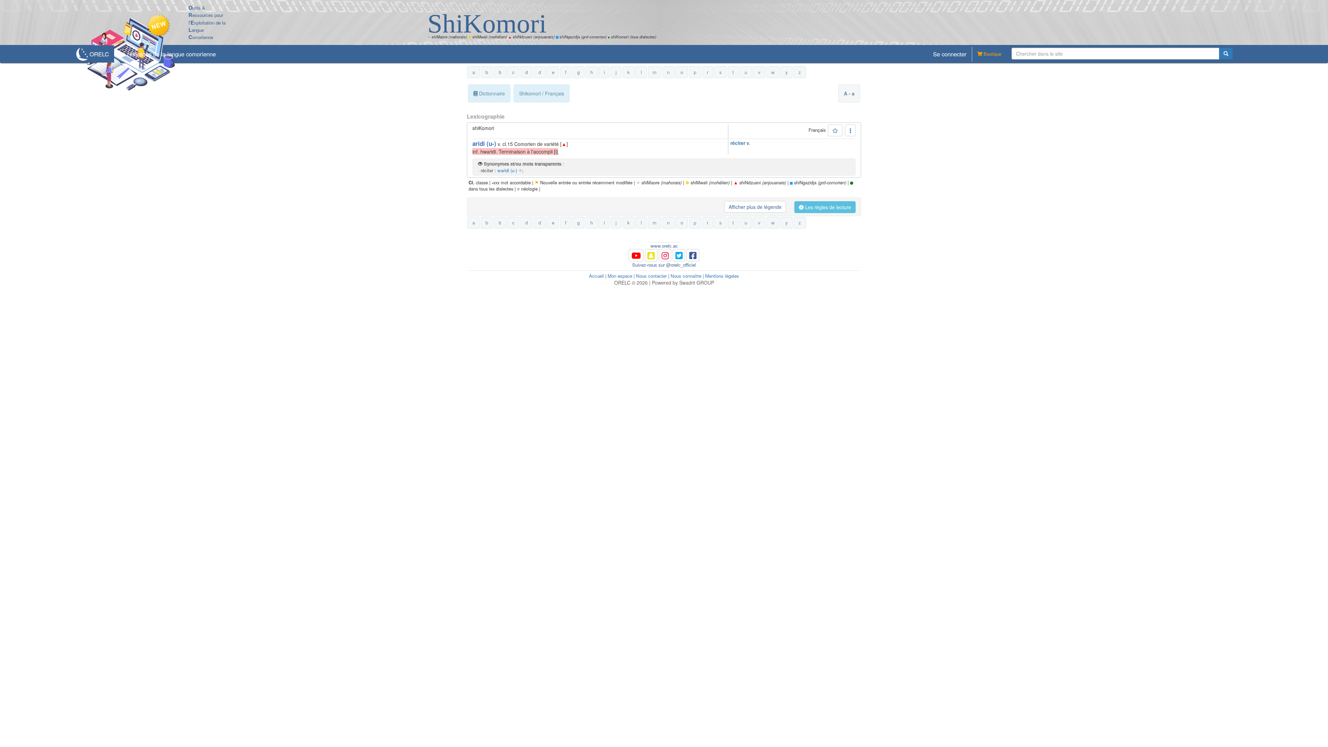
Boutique (991, 53)
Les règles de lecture (827, 207)
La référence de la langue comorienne (167, 54)
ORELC (99, 54)
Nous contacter (651, 276)
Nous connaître (686, 276)
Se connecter (950, 54)
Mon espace (620, 276)
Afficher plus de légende (755, 206)
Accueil (596, 276)
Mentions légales (722, 276)
